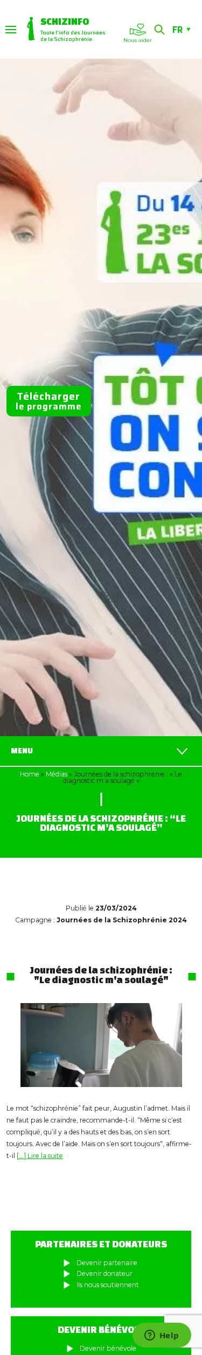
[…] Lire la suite (40, 1156)
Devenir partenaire (106, 1263)
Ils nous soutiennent (107, 1285)
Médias (56, 774)
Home (29, 774)
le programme (48, 401)
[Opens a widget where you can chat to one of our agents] (161, 1336)
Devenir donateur (104, 1273)
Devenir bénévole (108, 1348)
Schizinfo (64, 21)
